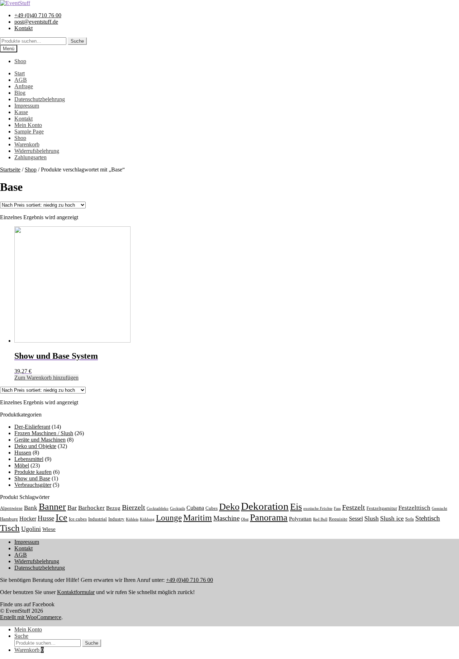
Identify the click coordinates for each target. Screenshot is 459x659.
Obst (245, 519)
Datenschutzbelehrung (39, 99)
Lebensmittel (28, 459)
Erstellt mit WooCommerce (30, 617)
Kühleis (132, 519)
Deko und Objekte (35, 446)
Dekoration (265, 506)
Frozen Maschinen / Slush (43, 433)
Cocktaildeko (158, 508)
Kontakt (23, 28)
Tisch (10, 528)
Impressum (26, 106)
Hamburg (9, 519)
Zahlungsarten (30, 157)
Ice (61, 517)
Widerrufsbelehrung (36, 151)
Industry (116, 519)
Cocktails (177, 508)
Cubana (195, 508)
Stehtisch (427, 518)
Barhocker (91, 507)
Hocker (27, 519)
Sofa (409, 519)
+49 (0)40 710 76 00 (37, 15)
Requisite (338, 519)
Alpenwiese (11, 508)
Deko (229, 507)
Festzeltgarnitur (381, 508)
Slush (371, 518)
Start (19, 73)
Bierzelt (133, 507)
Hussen (22, 452)
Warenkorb (26, 144)
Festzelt (353, 507)
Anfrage (23, 86)
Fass (337, 508)
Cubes (211, 508)
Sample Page (29, 131)
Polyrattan (300, 519)
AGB (20, 80)
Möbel (21, 465)
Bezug (113, 508)
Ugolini (31, 528)
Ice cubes (78, 519)
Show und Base (32, 478)
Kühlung (147, 519)
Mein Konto (28, 125)
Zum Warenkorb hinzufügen (46, 378)
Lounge (169, 517)
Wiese (49, 529)
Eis (296, 507)
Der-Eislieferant (32, 427)
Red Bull (320, 519)
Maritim (197, 517)
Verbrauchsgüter (32, 485)
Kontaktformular (76, 592)
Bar (72, 507)
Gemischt (439, 508)
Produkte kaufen (33, 472)
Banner (52, 507)
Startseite (10, 169)
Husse (46, 518)
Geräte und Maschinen (40, 440)
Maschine (226, 518)
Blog (19, 93)
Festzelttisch (414, 507)
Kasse (21, 112)
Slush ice (392, 518)
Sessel (356, 519)
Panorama (269, 517)
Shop (20, 61)
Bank (30, 507)
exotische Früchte (317, 508)
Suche (77, 41)
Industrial (97, 519)
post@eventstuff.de (36, 22)
